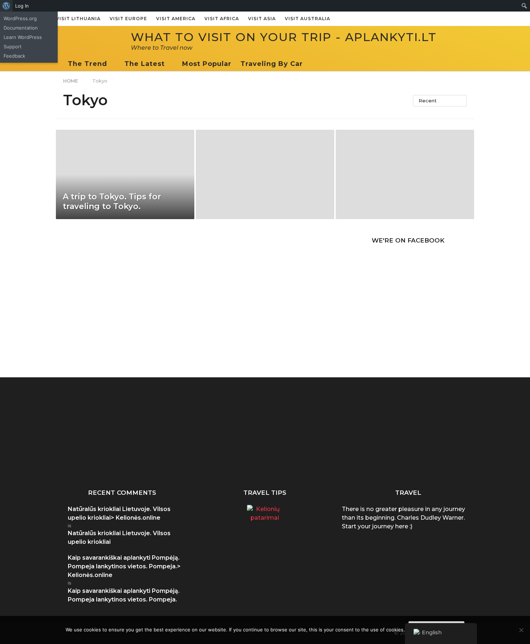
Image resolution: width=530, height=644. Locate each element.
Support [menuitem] (13, 46)
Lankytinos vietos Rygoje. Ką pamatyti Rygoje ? (452, 461)
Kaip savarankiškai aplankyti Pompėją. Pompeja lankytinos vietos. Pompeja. (92, 463)
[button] (310, 64)
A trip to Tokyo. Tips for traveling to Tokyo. (112, 201)
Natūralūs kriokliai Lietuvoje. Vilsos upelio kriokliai (308, 461)
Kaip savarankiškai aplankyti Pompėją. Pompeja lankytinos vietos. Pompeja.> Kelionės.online (124, 566)
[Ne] (521, 630)
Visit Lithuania (78, 18)
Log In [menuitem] (22, 6)
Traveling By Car (271, 64)
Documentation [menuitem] (21, 28)
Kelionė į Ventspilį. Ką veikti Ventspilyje (380, 458)
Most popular (206, 64)
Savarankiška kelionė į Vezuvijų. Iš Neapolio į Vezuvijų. (164, 461)
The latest (144, 64)
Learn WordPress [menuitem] (23, 37)
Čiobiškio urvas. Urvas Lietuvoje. (236, 458)
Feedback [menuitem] (14, 56)
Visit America (175, 18)
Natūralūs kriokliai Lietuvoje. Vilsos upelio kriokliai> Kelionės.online (119, 513)
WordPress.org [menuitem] (20, 18)
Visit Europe (128, 18)
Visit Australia (307, 18)
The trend (87, 64)
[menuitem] (6, 6)
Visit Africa (221, 18)
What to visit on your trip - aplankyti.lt (284, 37)
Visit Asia (262, 18)
